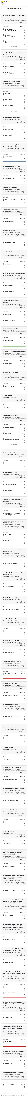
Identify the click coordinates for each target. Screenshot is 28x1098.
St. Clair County (8, 2)
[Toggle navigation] (2, 4)
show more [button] (14, 46)
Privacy (22, 1095)
